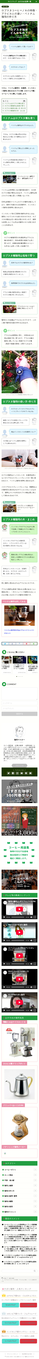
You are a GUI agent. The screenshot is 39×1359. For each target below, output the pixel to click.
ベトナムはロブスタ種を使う (15, 103)
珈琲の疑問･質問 (20, 1196)
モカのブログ (10, 1305)
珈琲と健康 (20, 1185)
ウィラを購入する (28, 1323)
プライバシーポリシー (12, 1354)
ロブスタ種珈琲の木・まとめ (15, 111)
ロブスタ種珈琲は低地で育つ (15, 106)
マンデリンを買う (28, 1341)
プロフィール (19, 765)
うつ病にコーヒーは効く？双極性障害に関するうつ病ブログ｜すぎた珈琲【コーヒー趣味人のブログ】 (20, 1228)
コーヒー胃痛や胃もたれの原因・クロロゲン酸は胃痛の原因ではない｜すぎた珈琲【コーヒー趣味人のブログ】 (20, 1238)
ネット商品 (20, 1175)
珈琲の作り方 (20, 1191)
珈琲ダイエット (20, 1212)
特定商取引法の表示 (27, 1354)
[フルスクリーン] (35, 917)
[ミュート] (31, 917)
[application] (19, 909)
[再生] (4, 917)
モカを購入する (28, 1305)
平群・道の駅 (20, 1180)
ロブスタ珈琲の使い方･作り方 (15, 108)
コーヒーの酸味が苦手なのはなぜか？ (17, 1247)
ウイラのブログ (10, 1323)
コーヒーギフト (20, 1170)
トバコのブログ (10, 1341)
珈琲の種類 (5, 6)
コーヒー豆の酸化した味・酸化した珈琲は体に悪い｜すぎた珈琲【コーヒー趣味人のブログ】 (20, 1249)
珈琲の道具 (20, 1206)
